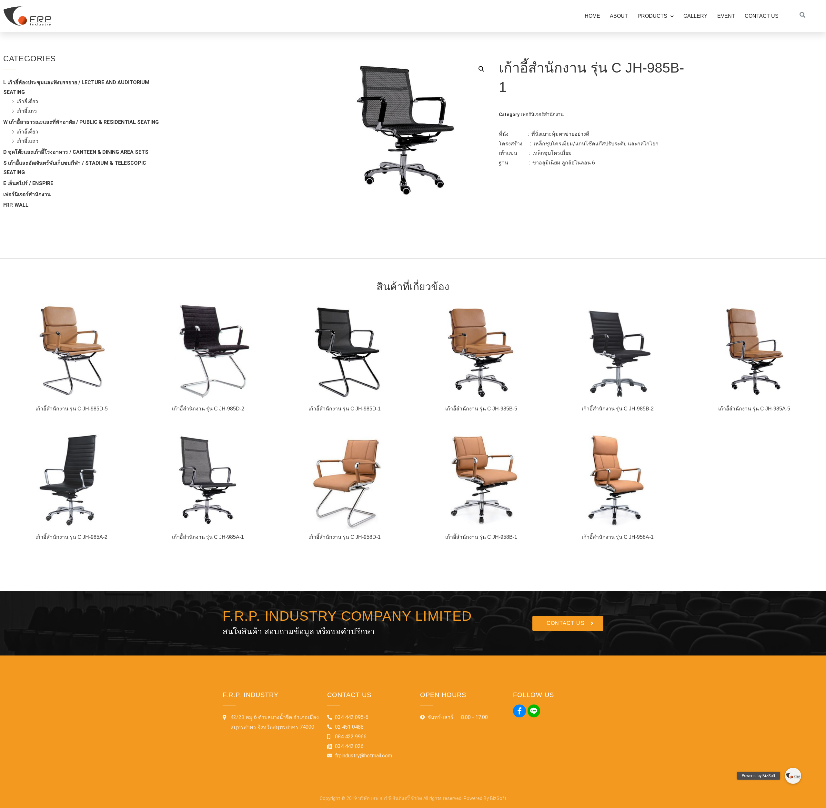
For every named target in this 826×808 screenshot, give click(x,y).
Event (726, 16)
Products (652, 16)
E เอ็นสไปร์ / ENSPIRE (28, 183)
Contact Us (762, 16)
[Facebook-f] (519, 711)
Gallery (695, 16)
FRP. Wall (15, 205)
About (619, 16)
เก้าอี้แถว (26, 111)
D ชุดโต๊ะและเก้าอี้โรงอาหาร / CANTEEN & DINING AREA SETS (75, 152)
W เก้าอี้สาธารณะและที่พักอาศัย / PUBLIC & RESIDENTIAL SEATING (81, 122)
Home (592, 16)
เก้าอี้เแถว (27, 141)
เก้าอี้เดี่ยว (27, 101)
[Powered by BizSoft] (793, 776)
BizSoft (498, 798)
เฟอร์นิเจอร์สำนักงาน (27, 194)
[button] (567, 623)
